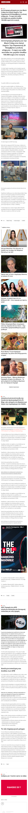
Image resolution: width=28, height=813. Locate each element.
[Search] (23, 2)
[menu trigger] (26, 2)
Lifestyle (4, 245)
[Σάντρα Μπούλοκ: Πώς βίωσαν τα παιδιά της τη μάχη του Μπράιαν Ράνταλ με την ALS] (14, 238)
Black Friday (9, 220)
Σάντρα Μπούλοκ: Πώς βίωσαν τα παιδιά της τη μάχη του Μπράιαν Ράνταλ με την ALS (12, 250)
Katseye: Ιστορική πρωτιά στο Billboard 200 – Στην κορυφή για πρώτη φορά (14, 300)
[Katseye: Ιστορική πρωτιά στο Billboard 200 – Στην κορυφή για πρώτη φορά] (14, 288)
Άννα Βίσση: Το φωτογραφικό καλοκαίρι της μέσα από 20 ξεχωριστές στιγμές (14, 353)
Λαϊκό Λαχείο (17, 220)
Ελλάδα (3, 8)
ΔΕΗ (8, 764)
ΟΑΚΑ (8, 595)
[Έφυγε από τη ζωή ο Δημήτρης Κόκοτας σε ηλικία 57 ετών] (14, 264)
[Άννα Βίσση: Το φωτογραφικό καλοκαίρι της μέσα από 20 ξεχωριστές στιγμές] (14, 341)
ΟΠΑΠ (23, 220)
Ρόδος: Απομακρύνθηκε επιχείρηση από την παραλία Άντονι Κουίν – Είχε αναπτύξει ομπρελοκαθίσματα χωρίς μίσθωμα (13, 326)
